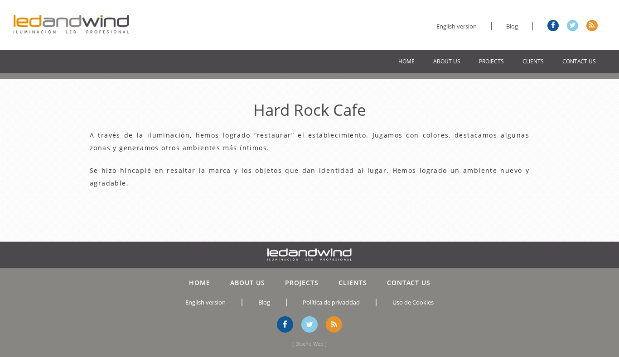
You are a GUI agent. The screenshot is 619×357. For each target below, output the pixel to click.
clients (533, 61)
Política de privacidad (331, 302)
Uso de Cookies (413, 302)
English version (456, 26)
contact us (579, 61)
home (406, 61)
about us (446, 61)
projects (491, 61)
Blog (512, 26)
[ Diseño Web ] (309, 343)
